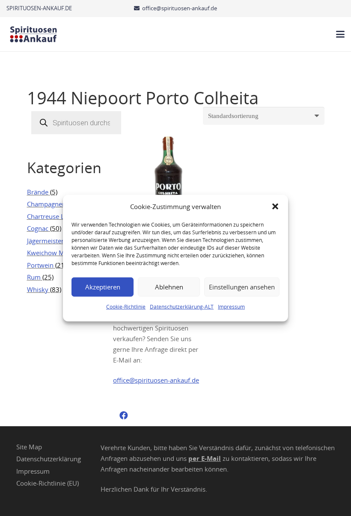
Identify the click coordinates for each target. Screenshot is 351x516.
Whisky (37, 289)
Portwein (40, 265)
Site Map (29, 446)
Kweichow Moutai (53, 252)
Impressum (231, 306)
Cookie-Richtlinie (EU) (47, 483)
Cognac (37, 228)
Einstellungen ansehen (242, 287)
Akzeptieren (102, 287)
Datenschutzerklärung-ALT (182, 306)
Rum (34, 277)
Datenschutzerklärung (48, 458)
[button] (275, 206)
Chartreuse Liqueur (55, 216)
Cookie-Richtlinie (126, 306)
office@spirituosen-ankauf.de (156, 380)
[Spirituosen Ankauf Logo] (33, 34)
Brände (37, 192)
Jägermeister (45, 240)
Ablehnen (169, 287)
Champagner (46, 204)
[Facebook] (123, 415)
